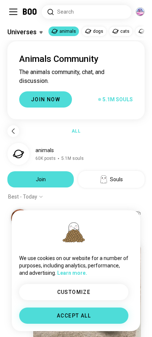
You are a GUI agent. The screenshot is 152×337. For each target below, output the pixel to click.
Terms (88, 322)
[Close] (16, 16)
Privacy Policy (119, 322)
